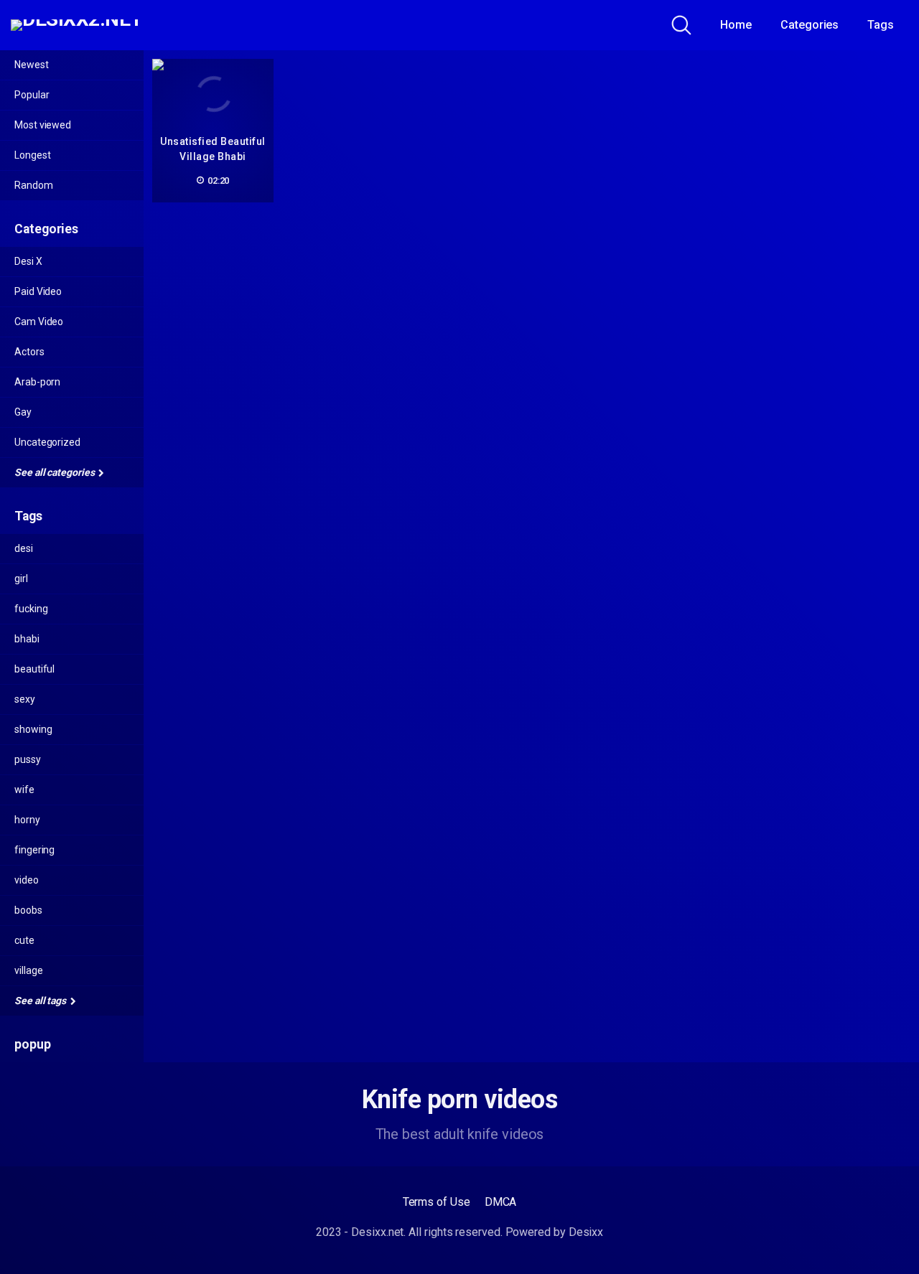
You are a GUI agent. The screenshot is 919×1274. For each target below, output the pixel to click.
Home (736, 25)
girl (21, 578)
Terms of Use (436, 1202)
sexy (24, 699)
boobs (28, 910)
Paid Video (38, 291)
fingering (34, 850)
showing (33, 729)
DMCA (501, 1202)
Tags (880, 25)
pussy (27, 759)
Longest (32, 155)
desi (23, 548)
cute (24, 940)
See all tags (41, 1000)
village (28, 970)
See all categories (55, 472)
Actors (29, 351)
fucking (30, 608)
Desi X (28, 261)
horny (27, 819)
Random (33, 185)
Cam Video (38, 321)
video (26, 880)
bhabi (26, 639)
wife (24, 789)
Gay (23, 412)
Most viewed (42, 125)
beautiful (34, 669)
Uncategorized (47, 442)
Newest (31, 64)
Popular (31, 94)
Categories (809, 25)
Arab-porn (37, 382)
